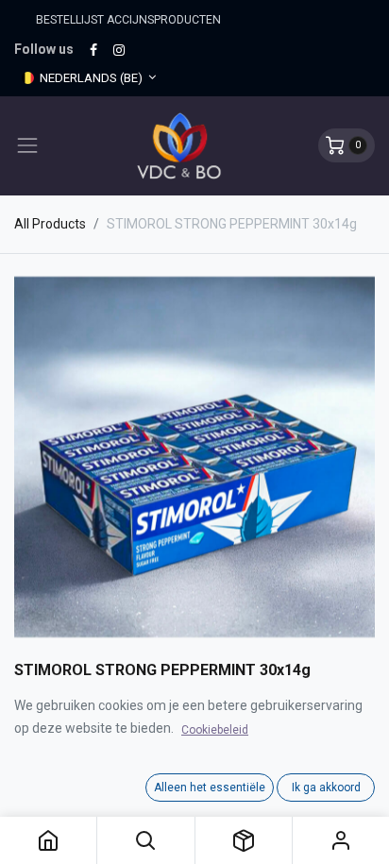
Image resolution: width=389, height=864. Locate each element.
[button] (145, 840)
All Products (50, 223)
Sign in (341, 840)
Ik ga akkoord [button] (326, 787)
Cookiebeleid (214, 730)
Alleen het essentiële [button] (209, 787)
